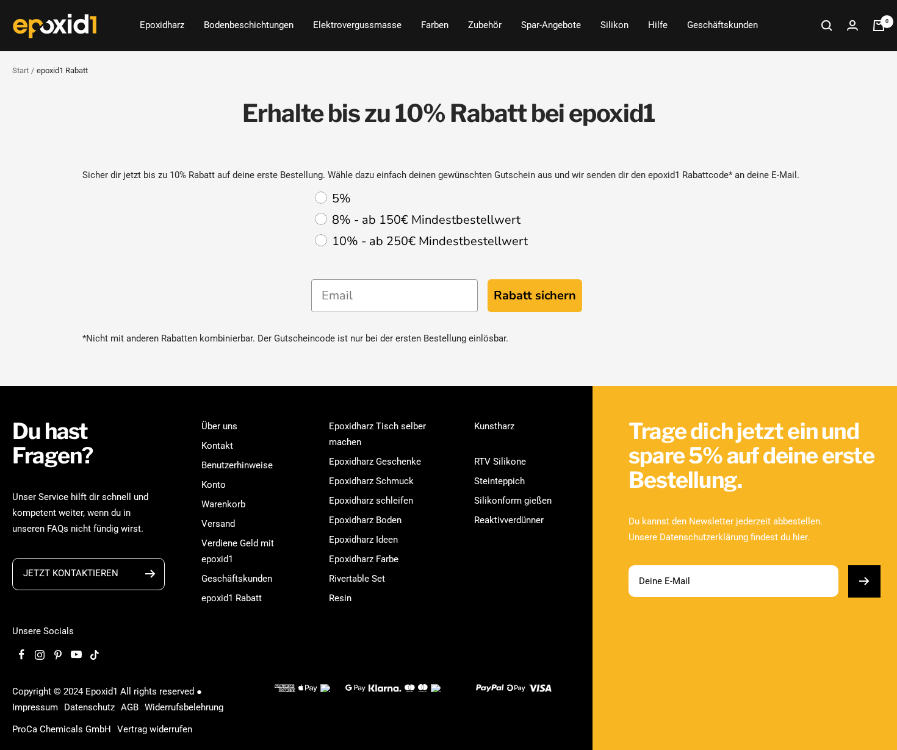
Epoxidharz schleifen (371, 500)
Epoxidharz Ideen (363, 539)
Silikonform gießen (513, 500)
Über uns (219, 426)
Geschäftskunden (722, 25)
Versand (218, 523)
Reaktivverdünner (509, 520)
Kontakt (217, 445)
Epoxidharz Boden (365, 520)
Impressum (35, 707)
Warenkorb (223, 504)
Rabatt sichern (535, 295)
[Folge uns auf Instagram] (40, 655)
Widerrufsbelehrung (184, 707)
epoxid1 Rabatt (231, 598)
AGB (130, 707)
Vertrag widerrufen (154, 729)
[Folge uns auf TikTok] (94, 655)
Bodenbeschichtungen (249, 25)
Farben (434, 25)
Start (20, 70)
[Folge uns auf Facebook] (21, 655)
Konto (213, 484)
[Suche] (826, 25)
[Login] (852, 25)
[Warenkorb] (879, 25)
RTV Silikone (500, 461)
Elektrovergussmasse (357, 25)
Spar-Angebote (551, 25)
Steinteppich (499, 481)
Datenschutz (89, 707)
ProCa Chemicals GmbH (61, 729)
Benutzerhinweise (237, 465)
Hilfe (658, 25)
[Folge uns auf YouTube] (76, 655)
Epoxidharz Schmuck (371, 481)
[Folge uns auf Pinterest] (58, 655)
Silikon (614, 25)
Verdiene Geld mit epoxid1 (237, 551)
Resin (340, 598)
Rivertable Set (357, 578)
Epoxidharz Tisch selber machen (377, 434)
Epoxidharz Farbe (363, 559)
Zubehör (485, 25)
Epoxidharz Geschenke (375, 461)
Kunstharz (494, 426)
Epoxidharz (162, 25)
